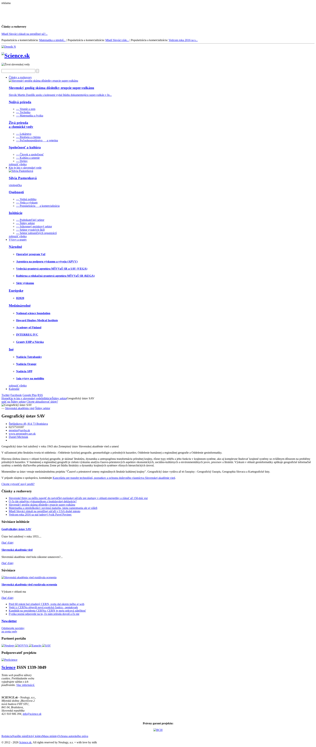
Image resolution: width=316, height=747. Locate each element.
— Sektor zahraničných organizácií (36, 233)
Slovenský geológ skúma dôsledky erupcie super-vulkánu (42, 504)
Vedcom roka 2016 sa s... (183, 40)
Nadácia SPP (24, 371)
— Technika (23, 112)
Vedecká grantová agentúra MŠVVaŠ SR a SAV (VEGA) (51, 268)
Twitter (5, 395)
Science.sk (25, 742)
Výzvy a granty (18, 239)
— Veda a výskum (26, 202)
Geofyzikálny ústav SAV (16, 529)
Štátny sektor (59, 398)
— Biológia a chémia (28, 137)
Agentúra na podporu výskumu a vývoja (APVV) (47, 261)
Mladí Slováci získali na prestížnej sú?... (24, 33)
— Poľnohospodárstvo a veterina (37, 140)
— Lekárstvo (23, 133)
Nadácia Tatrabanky (29, 356)
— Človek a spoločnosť (30, 154)
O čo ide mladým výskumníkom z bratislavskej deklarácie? (43, 501)
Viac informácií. (25, 685)
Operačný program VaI (30, 254)
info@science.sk (32, 713)
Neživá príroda (20, 102)
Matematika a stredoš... (52, 40)
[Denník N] (8, 46)
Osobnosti (16, 192)
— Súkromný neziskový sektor (34, 226)
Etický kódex (34, 736)
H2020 (20, 298)
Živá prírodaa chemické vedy (21, 125)
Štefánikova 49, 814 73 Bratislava (28, 423)
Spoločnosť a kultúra (25, 147)
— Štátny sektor (25, 223)
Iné (11, 349)
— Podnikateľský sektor (30, 219)
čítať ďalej (7, 542)
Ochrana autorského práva (73, 736)
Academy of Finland (28, 327)
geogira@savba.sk (19, 430)
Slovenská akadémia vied (19, 408)
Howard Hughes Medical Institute (37, 320)
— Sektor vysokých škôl (30, 229)
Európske (16, 290)
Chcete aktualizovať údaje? (42, 401)
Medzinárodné (20, 305)
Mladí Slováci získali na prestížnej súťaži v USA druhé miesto (44, 511)
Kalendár (14, 388)
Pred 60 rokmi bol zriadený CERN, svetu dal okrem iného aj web (46, 604)
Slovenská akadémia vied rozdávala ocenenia (29, 584)
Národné (15, 247)
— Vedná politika (26, 199)
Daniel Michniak (18, 436)
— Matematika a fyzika (29, 115)
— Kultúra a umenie (28, 157)
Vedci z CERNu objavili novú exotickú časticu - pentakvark (43, 607)
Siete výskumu (25, 283)
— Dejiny (22, 161)
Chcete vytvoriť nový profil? (18, 484)
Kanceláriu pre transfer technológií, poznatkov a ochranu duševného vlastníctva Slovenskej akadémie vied (114, 477)
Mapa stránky (50, 736)
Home (5, 398)
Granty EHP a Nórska (30, 341)
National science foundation (33, 313)
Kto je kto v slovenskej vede (25, 167)
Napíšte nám (19, 736)
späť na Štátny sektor (13, 401)
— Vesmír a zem (25, 109)
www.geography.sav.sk (22, 433)
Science (8, 667)
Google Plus (29, 395)
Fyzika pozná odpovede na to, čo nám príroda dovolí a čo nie (44, 613)
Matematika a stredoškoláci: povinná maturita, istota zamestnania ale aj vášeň (53, 508)
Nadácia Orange (26, 364)
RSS (40, 395)
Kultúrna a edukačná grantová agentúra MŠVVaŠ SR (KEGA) (55, 275)
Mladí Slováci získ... (117, 40)
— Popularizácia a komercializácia (38, 205)
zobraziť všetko (18, 164)
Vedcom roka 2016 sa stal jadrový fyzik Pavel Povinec (40, 514)
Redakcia (6, 736)
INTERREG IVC (27, 334)
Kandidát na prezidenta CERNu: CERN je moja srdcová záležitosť (47, 610)
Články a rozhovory (20, 77)
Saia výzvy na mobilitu (30, 378)
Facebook (16, 395)
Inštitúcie (15, 213)
